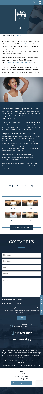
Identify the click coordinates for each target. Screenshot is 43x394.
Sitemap (21, 371)
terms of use (18, 303)
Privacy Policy (21, 374)
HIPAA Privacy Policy (21, 379)
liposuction (24, 44)
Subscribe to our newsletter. (13, 300)
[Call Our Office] (40, 2)
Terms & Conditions (21, 376)
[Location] (34, 3)
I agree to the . (13, 303)
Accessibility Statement (21, 383)
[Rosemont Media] (38, 365)
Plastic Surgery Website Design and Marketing (18, 365)
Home (4, 35)
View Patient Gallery (21, 227)
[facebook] (26, 340)
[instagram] (29, 340)
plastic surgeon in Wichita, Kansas (20, 62)
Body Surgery (11, 35)
